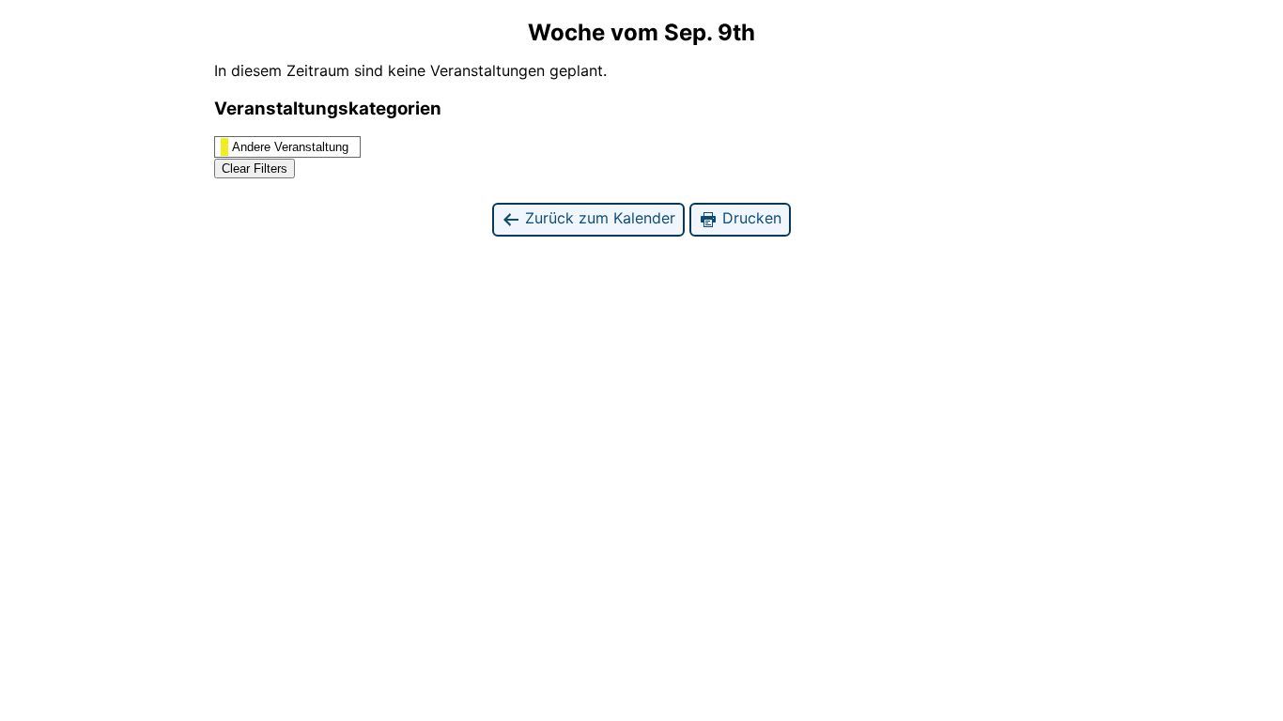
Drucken (749, 217)
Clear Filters (254, 168)
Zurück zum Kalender (597, 217)
